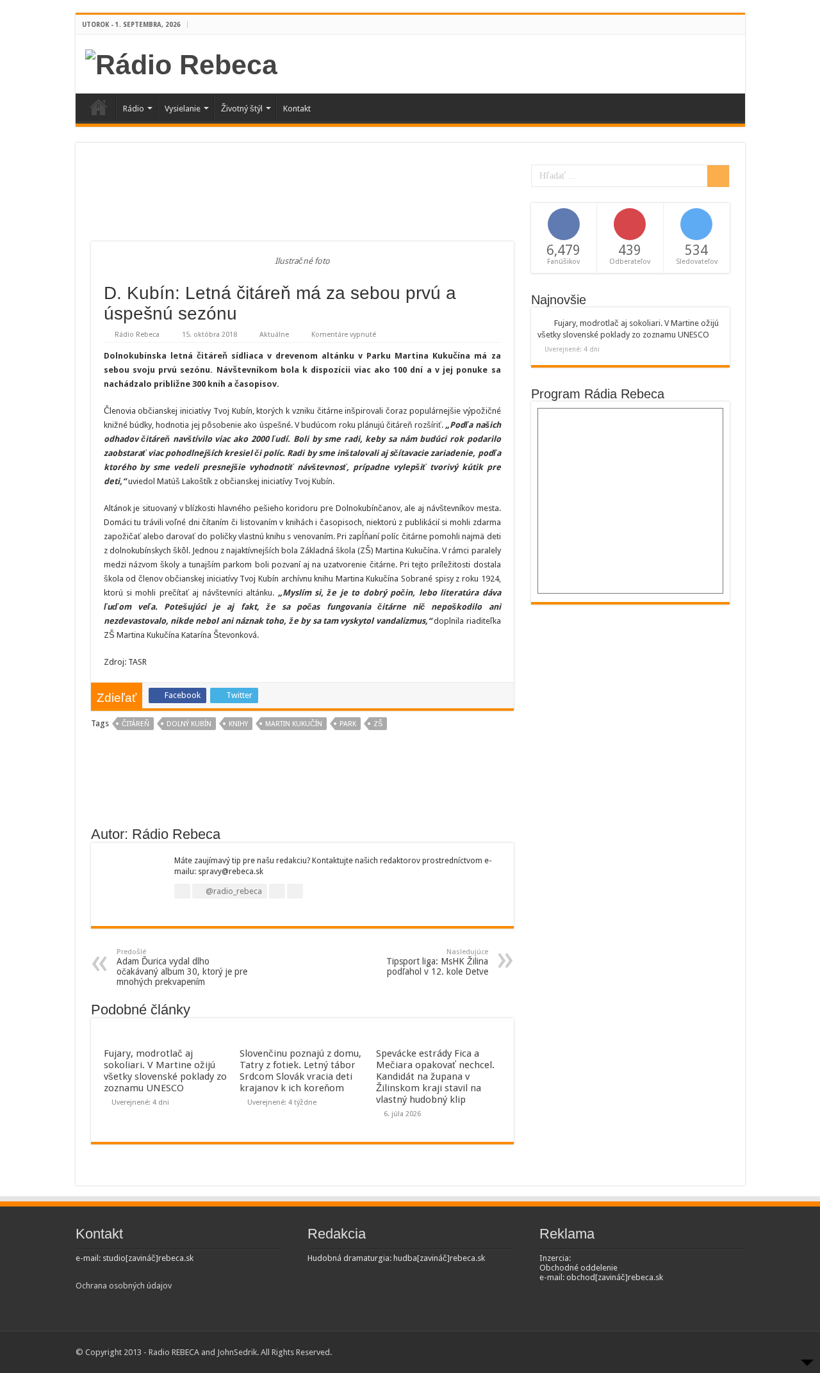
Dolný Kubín (189, 724)
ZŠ (377, 724)
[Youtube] (739, 25)
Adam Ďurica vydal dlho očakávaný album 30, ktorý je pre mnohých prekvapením (182, 967)
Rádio (133, 108)
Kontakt (297, 108)
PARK (348, 724)
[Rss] (714, 25)
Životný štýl (242, 108)
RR (98, 106)
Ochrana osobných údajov (124, 1285)
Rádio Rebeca (137, 334)
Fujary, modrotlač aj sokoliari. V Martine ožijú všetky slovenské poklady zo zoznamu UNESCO (165, 1071)
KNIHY (238, 724)
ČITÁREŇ (135, 724)
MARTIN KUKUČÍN (293, 724)
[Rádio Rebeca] (181, 62)
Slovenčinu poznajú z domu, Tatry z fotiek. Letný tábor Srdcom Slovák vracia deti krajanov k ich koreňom (300, 1071)
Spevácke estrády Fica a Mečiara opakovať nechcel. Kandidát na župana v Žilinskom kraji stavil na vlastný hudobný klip (435, 1076)
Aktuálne (274, 334)
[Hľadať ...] (718, 176)
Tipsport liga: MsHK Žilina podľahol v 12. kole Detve (437, 962)
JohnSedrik (237, 1352)
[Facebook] (727, 25)
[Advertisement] (302, 200)
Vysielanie (183, 108)
